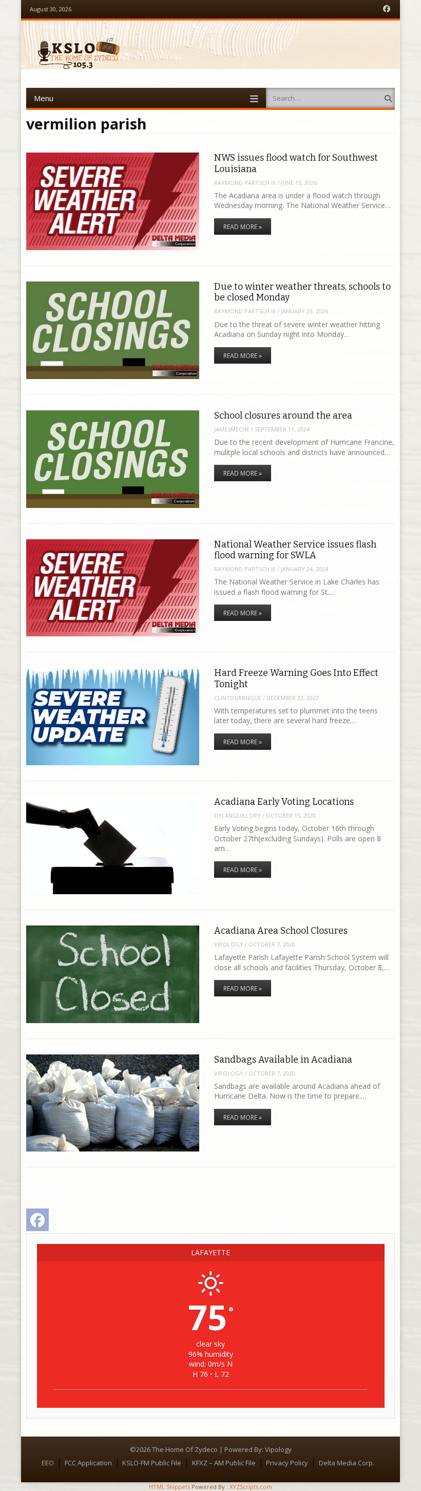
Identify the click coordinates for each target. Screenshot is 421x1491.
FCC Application (88, 1462)
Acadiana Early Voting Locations (284, 801)
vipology (228, 944)
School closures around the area (283, 415)
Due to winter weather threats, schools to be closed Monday (302, 292)
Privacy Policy (287, 1462)
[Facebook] (386, 9)
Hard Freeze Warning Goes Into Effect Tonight (296, 678)
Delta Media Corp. (346, 1462)
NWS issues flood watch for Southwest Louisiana (296, 163)
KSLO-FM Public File (151, 1462)
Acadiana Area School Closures (281, 930)
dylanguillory (237, 815)
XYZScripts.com (250, 1486)
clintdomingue (237, 698)
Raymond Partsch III (245, 182)
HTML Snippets (169, 1486)
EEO (48, 1462)
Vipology (278, 1449)
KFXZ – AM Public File (224, 1462)
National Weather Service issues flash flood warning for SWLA (295, 550)
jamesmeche (232, 429)
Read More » (242, 226)
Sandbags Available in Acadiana (283, 1059)
